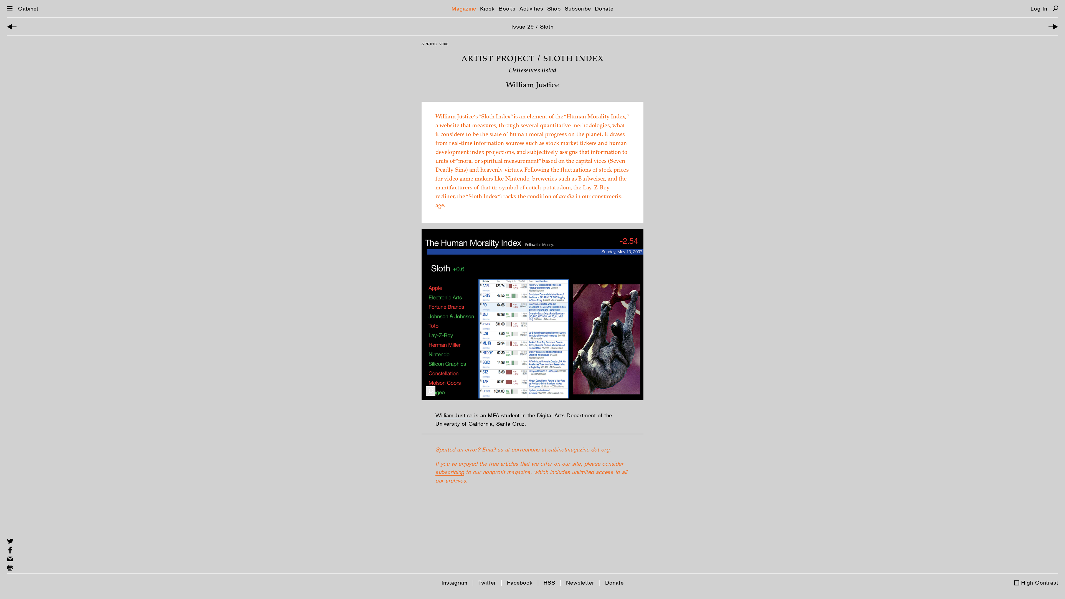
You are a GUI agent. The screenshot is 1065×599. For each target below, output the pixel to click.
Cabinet (28, 8)
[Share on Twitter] (10, 541)
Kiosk (487, 8)
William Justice (454, 415)
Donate (604, 8)
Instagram (455, 582)
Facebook (520, 582)
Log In (1039, 8)
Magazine (464, 8)
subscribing (449, 472)
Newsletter (580, 582)
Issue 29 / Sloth (532, 26)
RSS (549, 582)
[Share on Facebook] (10, 550)
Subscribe (578, 8)
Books (507, 8)
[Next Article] (1053, 27)
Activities (531, 8)
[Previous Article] (12, 27)
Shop (554, 8)
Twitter (487, 582)
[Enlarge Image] (430, 391)
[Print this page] (10, 567)
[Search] (1055, 8)
